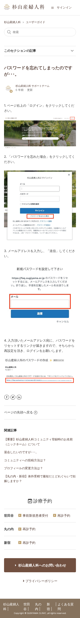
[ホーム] (24, 8)
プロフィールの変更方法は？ (23, 468)
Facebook (6, 397)
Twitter (13, 397)
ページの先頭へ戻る (18, 412)
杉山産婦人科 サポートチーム (32, 85)
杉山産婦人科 (12, 22)
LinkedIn (19, 397)
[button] (52, 8)
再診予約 (63, 515)
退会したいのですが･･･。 (21, 452)
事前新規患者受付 (35, 515)
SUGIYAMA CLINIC (36, 613)
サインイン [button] (64, 7)
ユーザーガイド (35, 22)
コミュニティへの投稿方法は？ (25, 460)
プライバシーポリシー (41, 581)
